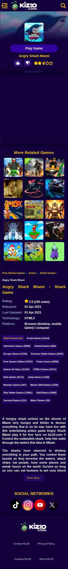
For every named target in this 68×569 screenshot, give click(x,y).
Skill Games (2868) (46, 392)
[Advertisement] (34, 109)
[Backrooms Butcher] (13, 188)
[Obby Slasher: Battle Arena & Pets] (54, 209)
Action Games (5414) (38, 338)
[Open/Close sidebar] (4, 5)
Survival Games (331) (15, 400)
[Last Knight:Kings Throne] (34, 209)
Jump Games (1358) (38, 377)
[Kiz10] (30, 6)
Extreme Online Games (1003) (47, 354)
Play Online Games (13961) (17, 392)
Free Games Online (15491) (18, 361)
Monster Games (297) (15, 385)
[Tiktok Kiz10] (16, 505)
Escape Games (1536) (15, 354)
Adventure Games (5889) (16, 346)
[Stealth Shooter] (54, 167)
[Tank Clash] (54, 188)
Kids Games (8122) (13, 377)
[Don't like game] (27, 63)
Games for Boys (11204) (16, 369)
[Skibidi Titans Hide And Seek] (13, 167)
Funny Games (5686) (47, 361)
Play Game (34, 48)
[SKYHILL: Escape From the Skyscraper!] (54, 230)
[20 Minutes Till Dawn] (34, 188)
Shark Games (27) (13, 338)
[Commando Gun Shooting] (34, 167)
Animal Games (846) (45, 346)
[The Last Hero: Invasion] (54, 251)
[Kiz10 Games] (34, 527)
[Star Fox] (13, 209)
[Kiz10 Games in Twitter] (52, 505)
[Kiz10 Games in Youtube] (40, 505)
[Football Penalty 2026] (34, 251)
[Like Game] (18, 63)
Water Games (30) (40, 400)
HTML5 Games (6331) (44, 369)
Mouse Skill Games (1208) (44, 385)
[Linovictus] (13, 230)
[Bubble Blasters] (13, 251)
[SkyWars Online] (34, 230)
